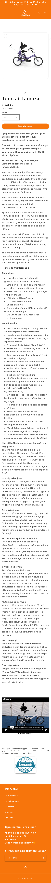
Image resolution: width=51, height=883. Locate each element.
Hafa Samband (12, 801)
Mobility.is (28, 878)
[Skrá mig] (43, 858)
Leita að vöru (11, 795)
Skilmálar (9, 806)
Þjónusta (9, 812)
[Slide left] (20, 93)
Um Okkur (9, 818)
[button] (5, 13)
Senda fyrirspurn (25, 126)
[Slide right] (31, 93)
